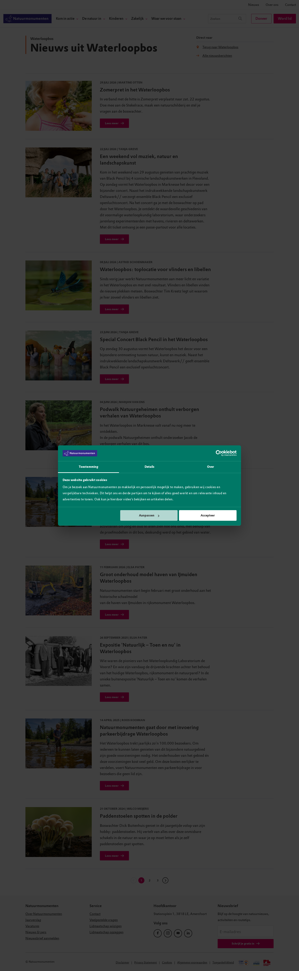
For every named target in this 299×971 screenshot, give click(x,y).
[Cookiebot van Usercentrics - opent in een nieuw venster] (219, 453)
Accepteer (208, 515)
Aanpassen (146, 515)
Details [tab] (150, 467)
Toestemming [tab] (88, 467)
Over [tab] (210, 467)
